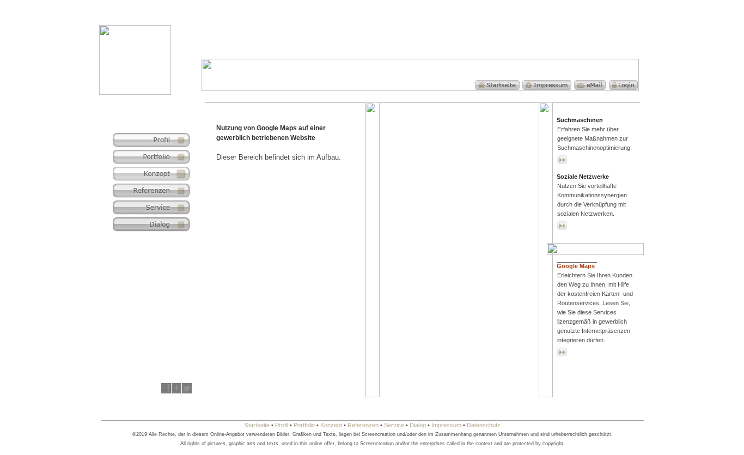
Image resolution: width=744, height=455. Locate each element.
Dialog (418, 425)
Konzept (331, 425)
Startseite (257, 425)
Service (394, 425)
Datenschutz (484, 425)
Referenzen (363, 425)
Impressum (446, 425)
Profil (281, 425)
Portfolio (304, 425)
